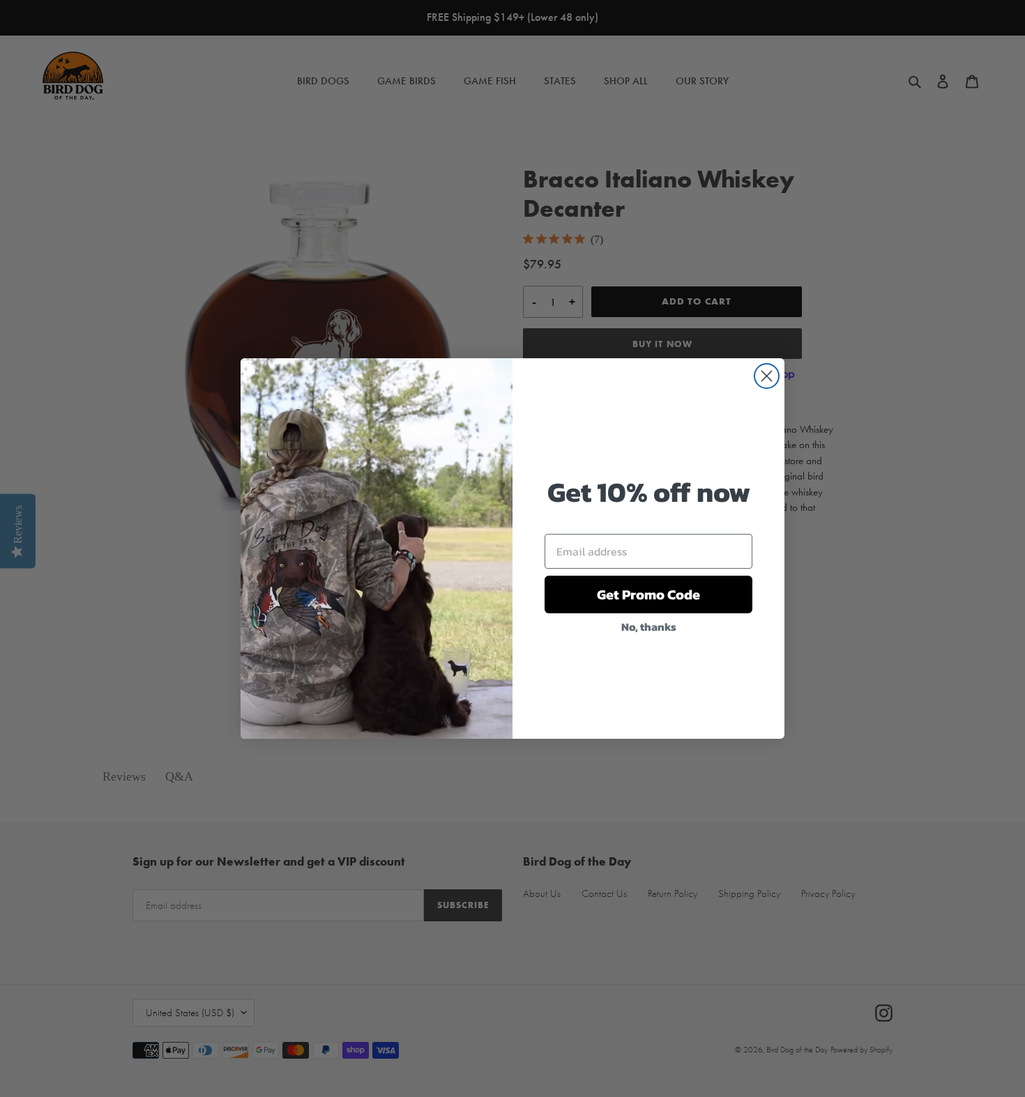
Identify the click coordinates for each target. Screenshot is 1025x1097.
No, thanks (648, 626)
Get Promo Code (648, 594)
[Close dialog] (766, 376)
